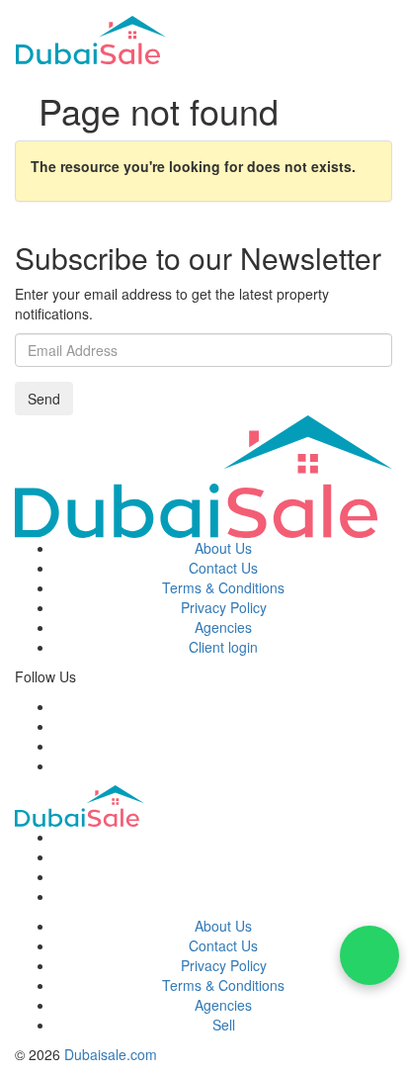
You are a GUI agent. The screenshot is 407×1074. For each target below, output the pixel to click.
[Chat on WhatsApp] (369, 955)
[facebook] (59, 706)
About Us (223, 548)
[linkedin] (59, 765)
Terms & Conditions (223, 587)
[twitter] (59, 726)
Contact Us (223, 568)
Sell (223, 1024)
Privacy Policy (224, 607)
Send (44, 398)
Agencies (223, 627)
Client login (223, 647)
